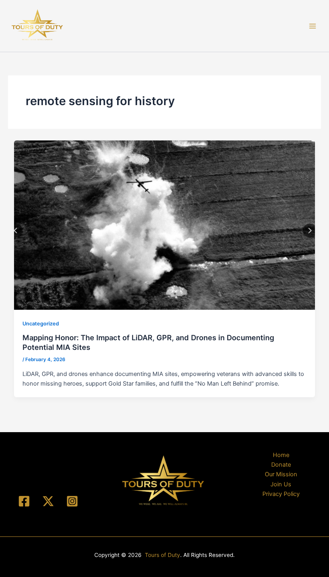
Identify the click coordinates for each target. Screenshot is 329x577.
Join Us (280, 484)
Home (281, 455)
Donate (281, 464)
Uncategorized (40, 324)
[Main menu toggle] (312, 26)
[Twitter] (48, 501)
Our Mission (281, 474)
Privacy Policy (281, 494)
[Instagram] (72, 501)
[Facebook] (24, 501)
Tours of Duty (162, 555)
